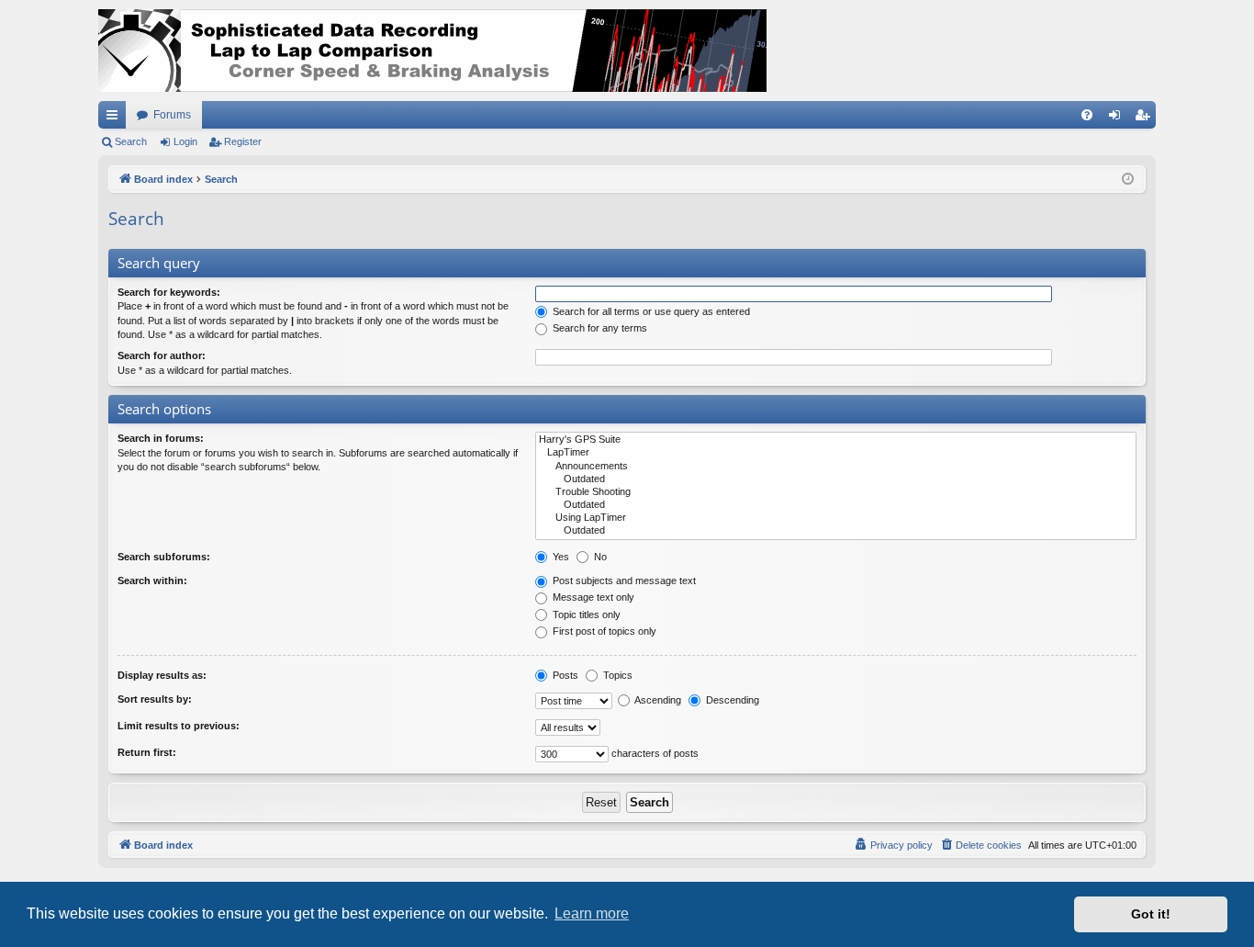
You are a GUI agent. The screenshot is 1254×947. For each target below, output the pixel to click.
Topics (616, 675)
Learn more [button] (591, 913)
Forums (172, 114)
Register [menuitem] (1146, 118)
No (599, 556)
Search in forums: (161, 438)
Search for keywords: (169, 292)
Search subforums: (164, 556)
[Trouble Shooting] (836, 492)
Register (243, 141)
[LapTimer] (836, 452)
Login (185, 141)
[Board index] (432, 50)
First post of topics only (603, 631)
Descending (731, 699)
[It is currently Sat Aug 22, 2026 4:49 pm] (1128, 179)
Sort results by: (155, 699)
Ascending (657, 699)
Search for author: (162, 355)
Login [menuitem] (1118, 118)
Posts (564, 675)
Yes (559, 556)
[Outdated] (836, 479)
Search (131, 141)
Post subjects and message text (623, 580)
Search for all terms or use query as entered (650, 311)
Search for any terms (598, 327)
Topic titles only (585, 614)
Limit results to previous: (179, 725)
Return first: (147, 752)
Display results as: (162, 675)
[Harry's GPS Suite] (836, 440)
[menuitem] (1087, 115)
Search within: (152, 580)
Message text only (592, 597)
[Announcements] (836, 466)
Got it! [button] (1150, 914)
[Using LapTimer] (836, 518)
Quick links (116, 118)
